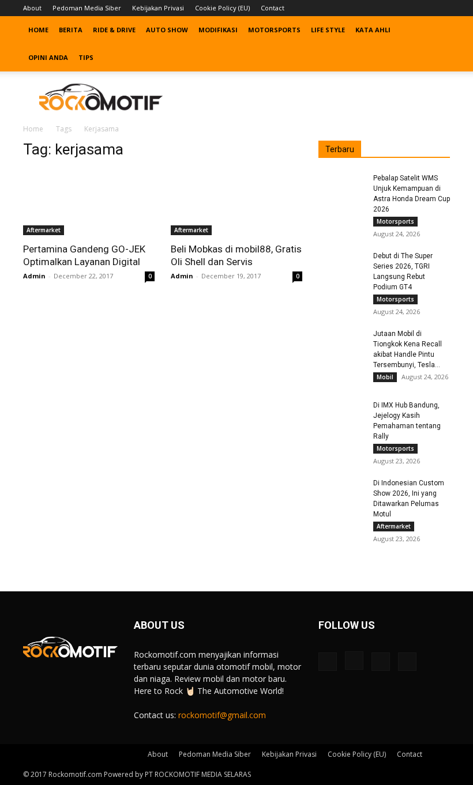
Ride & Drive (114, 29)
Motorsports (274, 29)
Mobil (385, 377)
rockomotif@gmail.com (222, 714)
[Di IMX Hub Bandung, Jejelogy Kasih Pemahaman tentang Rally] (341, 416)
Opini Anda (48, 57)
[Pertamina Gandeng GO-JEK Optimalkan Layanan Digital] (89, 202)
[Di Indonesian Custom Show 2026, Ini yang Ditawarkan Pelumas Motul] (341, 494)
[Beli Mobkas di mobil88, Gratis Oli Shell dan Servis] (236, 202)
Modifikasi (218, 29)
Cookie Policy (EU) (222, 7)
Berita (70, 29)
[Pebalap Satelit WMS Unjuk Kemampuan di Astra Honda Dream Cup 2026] (341, 189)
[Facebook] (384, 8)
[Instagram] (403, 8)
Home (38, 29)
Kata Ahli (373, 29)
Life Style (328, 29)
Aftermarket (44, 230)
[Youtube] (441, 8)
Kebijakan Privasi (158, 7)
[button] (436, 30)
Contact (272, 7)
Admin (34, 275)
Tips (85, 57)
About (32, 7)
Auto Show (167, 29)
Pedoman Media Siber (86, 7)
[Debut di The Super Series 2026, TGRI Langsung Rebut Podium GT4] (341, 267)
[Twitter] (422, 8)
